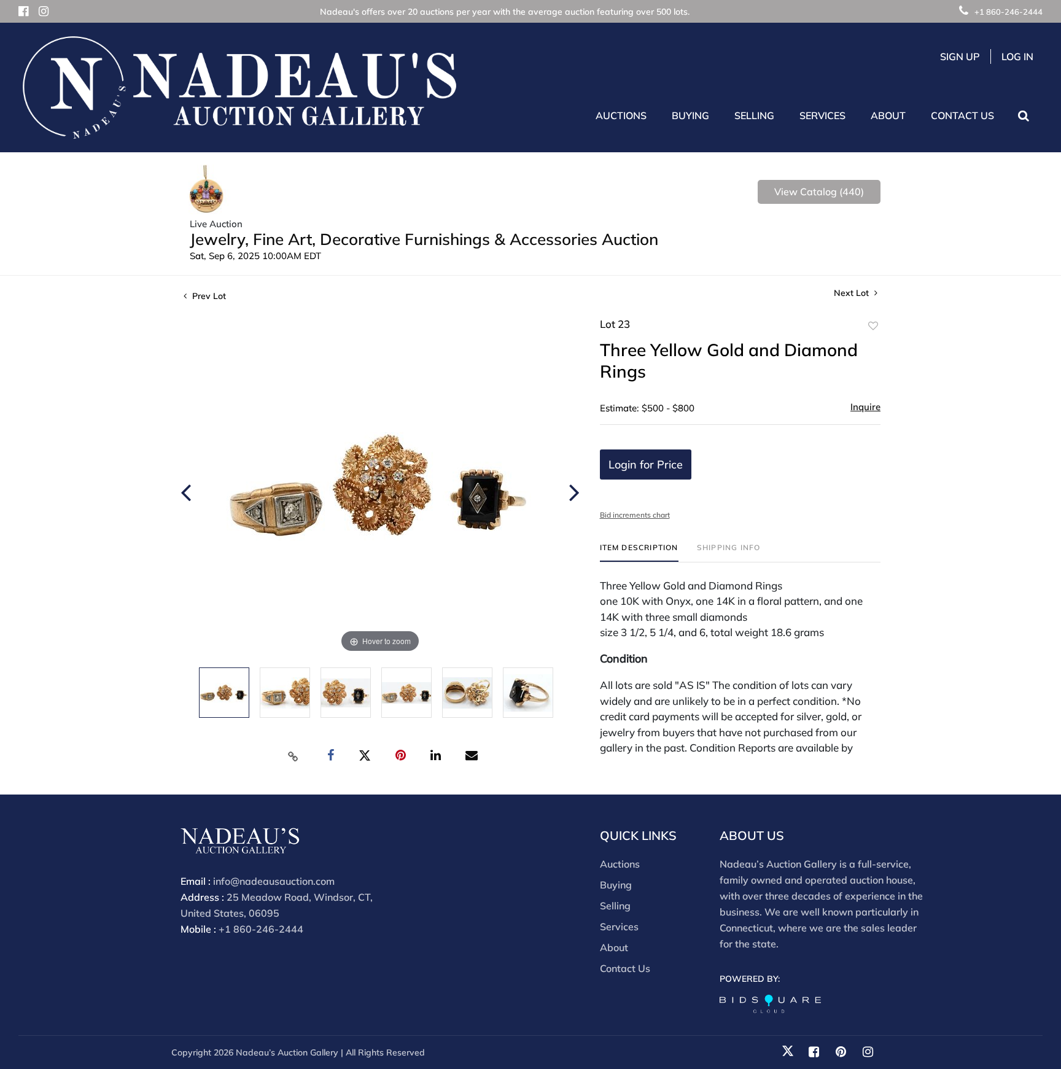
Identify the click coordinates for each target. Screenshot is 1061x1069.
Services (619, 926)
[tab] (639, 552)
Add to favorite (873, 326)
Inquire (865, 407)
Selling (615, 906)
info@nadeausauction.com (274, 881)
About (614, 947)
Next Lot (852, 293)
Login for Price (645, 464)
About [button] (888, 115)
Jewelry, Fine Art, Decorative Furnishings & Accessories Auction (424, 239)
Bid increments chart (635, 514)
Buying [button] (690, 115)
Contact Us (962, 115)
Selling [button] (754, 115)
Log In (1017, 56)
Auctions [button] (621, 115)
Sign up (960, 56)
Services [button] (822, 115)
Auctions (620, 864)
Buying (616, 885)
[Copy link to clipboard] (293, 755)
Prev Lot (208, 295)
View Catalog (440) (819, 191)
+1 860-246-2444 (1008, 12)
